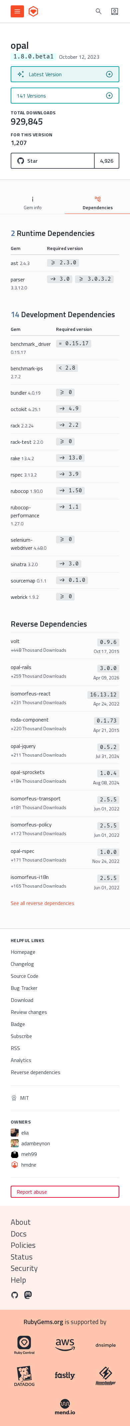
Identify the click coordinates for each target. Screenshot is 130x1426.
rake (22, 458)
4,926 (106, 161)
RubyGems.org (43, 1321)
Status (22, 1257)
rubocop (27, 491)
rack (22, 425)
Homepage (23, 952)
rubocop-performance (25, 515)
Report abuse (32, 1192)
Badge (18, 1024)
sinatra (24, 564)
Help (18, 1280)
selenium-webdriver (28, 544)
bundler (26, 393)
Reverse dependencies (35, 1072)
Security (24, 1268)
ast (20, 263)
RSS (15, 1048)
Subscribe (21, 1036)
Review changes (29, 1012)
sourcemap (29, 580)
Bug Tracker (24, 988)
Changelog (22, 964)
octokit (26, 409)
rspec (24, 475)
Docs (19, 1234)
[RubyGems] (33, 11)
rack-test (27, 442)
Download (22, 1000)
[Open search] (99, 11)
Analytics (21, 1060)
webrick (25, 597)
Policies (23, 1245)
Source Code (24, 976)
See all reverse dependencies (42, 903)
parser (19, 283)
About (21, 1222)
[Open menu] (17, 11)
